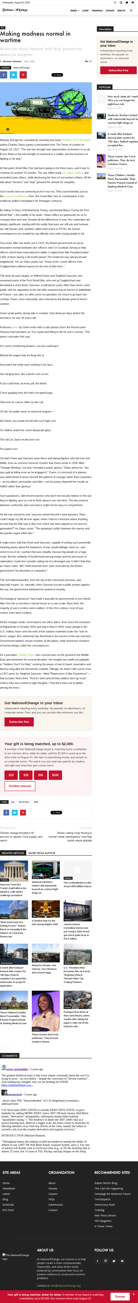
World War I (24, 802)
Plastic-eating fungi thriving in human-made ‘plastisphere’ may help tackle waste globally (70, 836)
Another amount (20, 786)
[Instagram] (121, 2)
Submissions (56, 1204)
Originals (97, 10)
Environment (7, 963)
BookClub (8, 1204)
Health (4, 1008)
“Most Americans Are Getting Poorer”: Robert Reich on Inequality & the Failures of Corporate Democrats (13, 929)
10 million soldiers (73, 172)
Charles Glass (26, 654)
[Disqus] (46, 1108)
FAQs (52, 1199)
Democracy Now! (105, 1204)
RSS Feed (8, 1210)
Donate (110, 10)
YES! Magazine (103, 1221)
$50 (40, 775)
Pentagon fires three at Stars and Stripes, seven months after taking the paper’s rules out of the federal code (76, 1019)
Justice (36, 877)
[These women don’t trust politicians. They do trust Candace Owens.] (46, 1011)
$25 (26, 775)
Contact (53, 1210)
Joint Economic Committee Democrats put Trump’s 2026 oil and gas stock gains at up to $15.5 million (76, 931)
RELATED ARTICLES (13, 853)
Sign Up (121, 10)
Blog (5, 1199)
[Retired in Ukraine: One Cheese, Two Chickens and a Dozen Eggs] (46, 953)
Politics (4, 880)
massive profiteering (16, 196)
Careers (53, 1194)
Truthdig (99, 1210)
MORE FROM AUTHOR (41, 853)
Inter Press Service (105, 1215)
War (2, 27)
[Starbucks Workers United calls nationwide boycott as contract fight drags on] (46, 870)
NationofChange (21, 67)
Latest (85, 10)
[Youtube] (132, 2)
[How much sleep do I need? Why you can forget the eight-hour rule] (101, 99)
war (13, 802)
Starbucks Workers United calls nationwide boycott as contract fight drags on (123, 118)
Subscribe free (19, 721)
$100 (55, 775)
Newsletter (9, 1188)
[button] (131, 10)
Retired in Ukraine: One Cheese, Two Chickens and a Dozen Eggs (44, 969)
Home (6, 1183)
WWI (36, 802)
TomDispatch (102, 1199)
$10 (11, 775)
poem (15, 327)
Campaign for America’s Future (112, 1194)
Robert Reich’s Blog (106, 1183)
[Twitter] (127, 2)
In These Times (103, 1226)
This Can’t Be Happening (109, 1188)
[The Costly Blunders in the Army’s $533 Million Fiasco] (78, 870)
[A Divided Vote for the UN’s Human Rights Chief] (46, 909)
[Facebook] (115, 2)
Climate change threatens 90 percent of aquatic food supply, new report (21, 836)
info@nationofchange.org (65, 1285)
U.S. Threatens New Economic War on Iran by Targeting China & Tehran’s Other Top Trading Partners (77, 974)
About (52, 1183)
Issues (73, 10)
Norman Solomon (12, 61)
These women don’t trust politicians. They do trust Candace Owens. (45, 1038)
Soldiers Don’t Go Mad (76, 139)
